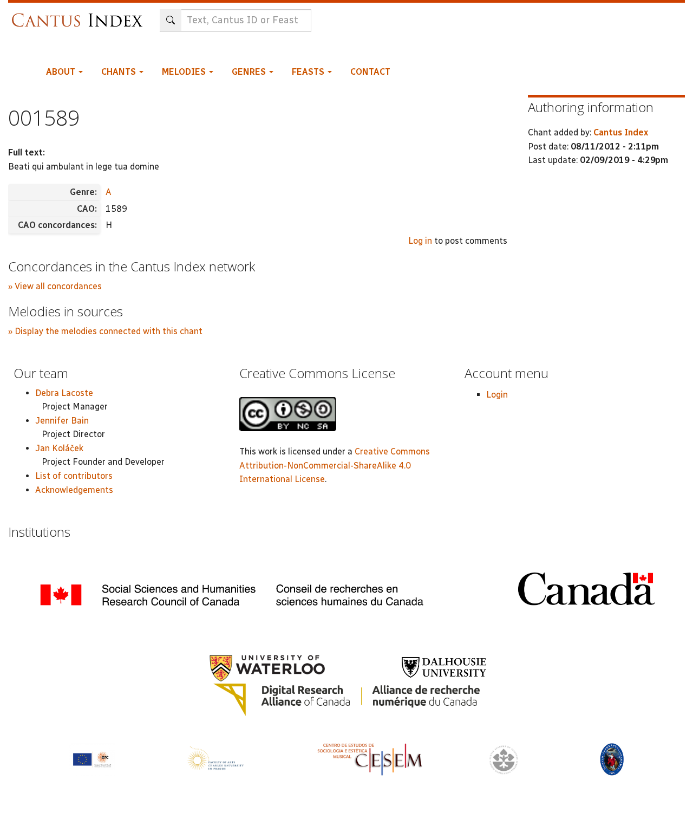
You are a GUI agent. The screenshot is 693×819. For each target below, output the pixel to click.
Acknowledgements (74, 490)
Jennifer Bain (62, 420)
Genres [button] (250, 72)
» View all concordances (55, 286)
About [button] (61, 72)
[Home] (80, 15)
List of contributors (74, 476)
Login (497, 394)
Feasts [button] (309, 72)
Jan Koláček (59, 448)
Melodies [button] (185, 72)
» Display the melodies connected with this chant (105, 331)
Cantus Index (620, 132)
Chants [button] (119, 72)
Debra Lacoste (64, 393)
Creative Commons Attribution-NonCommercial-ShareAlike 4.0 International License (334, 465)
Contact (370, 72)
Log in (420, 241)
